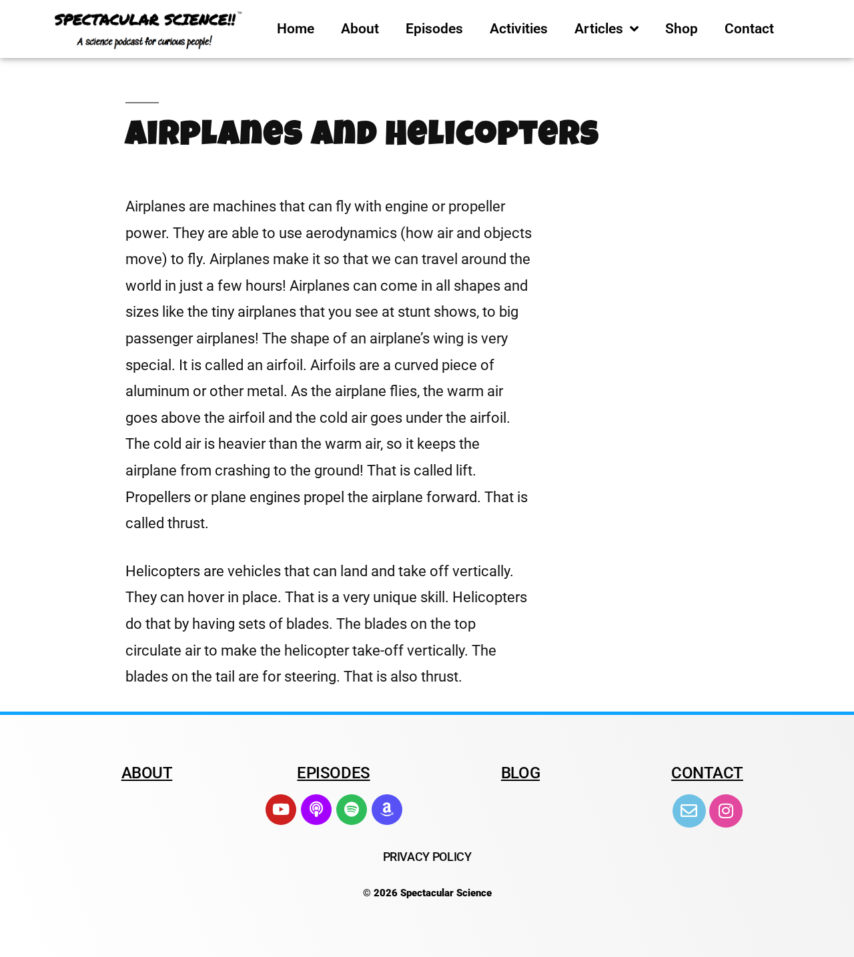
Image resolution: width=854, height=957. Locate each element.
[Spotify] (351, 809)
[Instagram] (726, 811)
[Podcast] (316, 809)
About (360, 29)
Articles (598, 29)
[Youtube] (281, 809)
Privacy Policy (427, 857)
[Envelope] (689, 811)
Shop (681, 29)
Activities (519, 29)
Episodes (434, 29)
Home (295, 29)
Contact (749, 29)
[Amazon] (387, 809)
